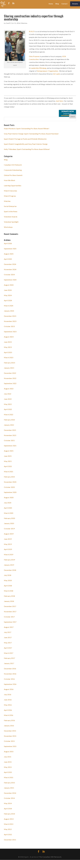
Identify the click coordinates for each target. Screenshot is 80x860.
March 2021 (8, 472)
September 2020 (10, 492)
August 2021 (8, 451)
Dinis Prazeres (34, 56)
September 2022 (10, 383)
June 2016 (8, 700)
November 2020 (10, 482)
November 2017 (10, 612)
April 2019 (8, 549)
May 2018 (8, 580)
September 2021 (10, 446)
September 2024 (10, 280)
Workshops (8, 227)
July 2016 (7, 694)
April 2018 (8, 586)
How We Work (9, 180)
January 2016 (9, 726)
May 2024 (8, 295)
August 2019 (8, 534)
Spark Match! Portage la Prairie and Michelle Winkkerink (25, 139)
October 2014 (9, 798)
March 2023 (8, 357)
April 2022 (8, 409)
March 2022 (8, 414)
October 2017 (9, 617)
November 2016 (10, 674)
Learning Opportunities (12, 186)
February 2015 (9, 783)
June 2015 (8, 762)
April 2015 (8, 772)
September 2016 (10, 684)
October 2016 (9, 679)
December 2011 (10, 840)
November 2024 (10, 269)
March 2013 (8, 824)
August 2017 (8, 627)
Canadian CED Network (13, 165)
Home (51, 4)
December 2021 (10, 430)
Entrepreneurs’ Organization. (48, 71)
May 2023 (8, 347)
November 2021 (10, 435)
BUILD (31, 31)
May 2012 (8, 829)
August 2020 (8, 497)
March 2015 (8, 777)
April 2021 (8, 466)
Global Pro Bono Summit (13, 175)
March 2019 (8, 554)
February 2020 (9, 518)
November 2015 (10, 736)
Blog (57, 4)
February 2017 (9, 658)
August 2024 (8, 285)
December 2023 (10, 316)
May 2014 (8, 803)
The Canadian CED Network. (50, 857)
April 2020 (8, 508)
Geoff (8, 23)
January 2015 (9, 788)
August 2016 (8, 689)
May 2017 (8, 643)
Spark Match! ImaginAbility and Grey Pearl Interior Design (26, 144)
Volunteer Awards (10, 217)
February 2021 (9, 477)
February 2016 (9, 720)
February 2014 (9, 814)
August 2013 (8, 819)
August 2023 (8, 337)
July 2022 (7, 394)
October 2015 (9, 741)
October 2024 (9, 274)
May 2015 (8, 767)
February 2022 (9, 420)
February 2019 (9, 560)
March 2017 (8, 653)
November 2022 (10, 378)
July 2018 (7, 575)
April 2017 (8, 648)
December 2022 (10, 373)
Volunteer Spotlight (11, 222)
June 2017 (8, 637)
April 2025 (8, 259)
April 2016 (8, 710)
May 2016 (8, 705)
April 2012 (8, 834)
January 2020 (9, 523)
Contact (64, 4)
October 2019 (9, 529)
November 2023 (10, 321)
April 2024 (8, 300)
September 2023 (10, 332)
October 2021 (9, 440)
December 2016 (10, 669)
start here (59, 101)
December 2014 (10, 793)
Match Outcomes (10, 191)
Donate (75, 4)
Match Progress (10, 196)
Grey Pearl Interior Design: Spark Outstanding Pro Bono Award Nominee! (31, 134)
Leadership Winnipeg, (39, 68)
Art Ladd (56, 74)
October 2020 (9, 487)
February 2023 (9, 363)
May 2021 (8, 461)
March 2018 (8, 591)
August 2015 (8, 751)
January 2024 (9, 311)
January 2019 (9, 565)
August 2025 (8, 254)
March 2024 (8, 306)
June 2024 (8, 290)
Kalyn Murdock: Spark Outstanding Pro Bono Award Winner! (26, 128)
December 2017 (10, 606)
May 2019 (8, 544)
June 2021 (8, 456)
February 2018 (9, 596)
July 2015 (7, 757)
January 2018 (9, 601)
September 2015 (10, 746)
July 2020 (7, 503)
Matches (24, 23)
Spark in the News (10, 211)
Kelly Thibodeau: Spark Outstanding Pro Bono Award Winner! (27, 149)
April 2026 (8, 243)
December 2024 (10, 264)
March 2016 (8, 715)
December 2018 (10, 570)
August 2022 (8, 389)
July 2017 (7, 632)
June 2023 (8, 342)
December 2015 (10, 731)
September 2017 (10, 622)
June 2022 (8, 399)
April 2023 (8, 352)
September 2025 (10, 249)
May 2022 (8, 404)
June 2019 (8, 539)
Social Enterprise (10, 206)
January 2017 (9, 663)
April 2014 (8, 809)
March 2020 (8, 513)
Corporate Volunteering (13, 170)
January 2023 (9, 368)
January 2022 (9, 425)
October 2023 (9, 326)
